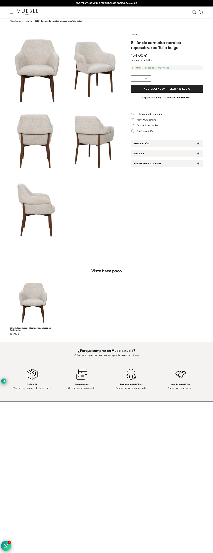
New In (134, 34)
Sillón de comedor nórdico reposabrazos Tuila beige (30, 329)
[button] (194, 12)
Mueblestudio (16, 21)
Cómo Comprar (78, 483)
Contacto (75, 473)
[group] (106, 3)
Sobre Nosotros (78, 468)
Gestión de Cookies (120, 478)
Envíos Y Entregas (79, 478)
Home (73, 463)
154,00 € (15, 334)
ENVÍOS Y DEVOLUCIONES (147, 163)
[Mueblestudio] (27, 12)
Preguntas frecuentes (81, 488)
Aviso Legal (116, 483)
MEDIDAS (139, 153)
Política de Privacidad (121, 463)
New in (28, 21)
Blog (72, 493)
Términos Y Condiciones (122, 468)
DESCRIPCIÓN (141, 143)
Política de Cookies (120, 473)
